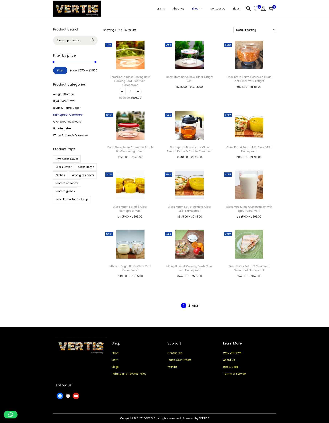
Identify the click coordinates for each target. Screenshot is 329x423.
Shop (115, 353)
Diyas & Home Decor (67, 108)
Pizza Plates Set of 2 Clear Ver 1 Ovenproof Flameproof (249, 268)
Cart (115, 360)
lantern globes (65, 191)
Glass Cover (64, 167)
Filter (60, 70)
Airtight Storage (63, 94)
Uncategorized (63, 128)
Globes (60, 175)
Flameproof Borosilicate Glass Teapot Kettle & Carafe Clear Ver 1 (189, 149)
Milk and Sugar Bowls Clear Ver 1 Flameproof (130, 268)
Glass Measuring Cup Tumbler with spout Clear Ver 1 (249, 209)
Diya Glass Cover (64, 101)
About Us (229, 360)
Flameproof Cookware (68, 115)
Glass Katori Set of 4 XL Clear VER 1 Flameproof (249, 149)
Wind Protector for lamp (72, 199)
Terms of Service (234, 374)
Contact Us (174, 353)
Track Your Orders (179, 360)
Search (93, 40)
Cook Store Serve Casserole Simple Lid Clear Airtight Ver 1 (130, 149)
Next (195, 306)
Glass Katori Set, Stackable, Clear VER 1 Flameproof (189, 209)
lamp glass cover (83, 175)
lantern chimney (67, 183)
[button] (11, 414)
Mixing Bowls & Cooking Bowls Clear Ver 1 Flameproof (189, 268)
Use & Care (230, 367)
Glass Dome (86, 167)
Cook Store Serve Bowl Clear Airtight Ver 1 (189, 79)
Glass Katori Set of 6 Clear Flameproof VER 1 (130, 209)
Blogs (115, 367)
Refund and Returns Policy (129, 374)
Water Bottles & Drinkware (70, 135)
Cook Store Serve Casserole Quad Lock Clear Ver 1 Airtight (249, 79)
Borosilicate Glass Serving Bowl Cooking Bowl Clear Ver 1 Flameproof (130, 81)
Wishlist (172, 367)
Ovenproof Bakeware (67, 121)
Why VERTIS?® (232, 353)
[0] (256, 8)
